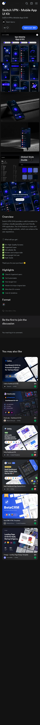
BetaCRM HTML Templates (12, 520)
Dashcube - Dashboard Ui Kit (12, 418)
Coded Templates (15, 455)
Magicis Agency (10, 22)
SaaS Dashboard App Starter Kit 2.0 (14, 486)
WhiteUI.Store (10, 523)
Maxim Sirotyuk (11, 420)
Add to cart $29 (30, 28)
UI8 (7, 455)
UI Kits (14, 386)
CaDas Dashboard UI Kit (11, 384)
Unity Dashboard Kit (10, 452)
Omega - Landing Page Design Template (16, 555)
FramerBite (9, 557)
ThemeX (9, 386)
